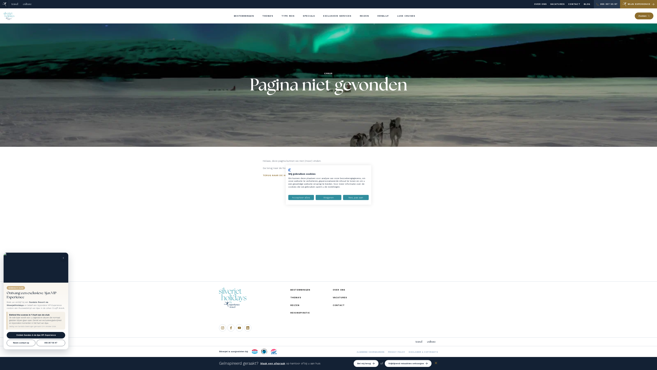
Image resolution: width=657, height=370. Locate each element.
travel (14, 4)
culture (27, 4)
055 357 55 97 (50, 343)
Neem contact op (21, 343)
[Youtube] (239, 327)
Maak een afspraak (272, 363)
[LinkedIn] (247, 327)
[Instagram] (222, 327)
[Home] (4, 4)
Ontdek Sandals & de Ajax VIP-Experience (36, 335)
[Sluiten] (436, 363)
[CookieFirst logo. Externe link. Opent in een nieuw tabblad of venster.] (289, 170)
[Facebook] (231, 327)
